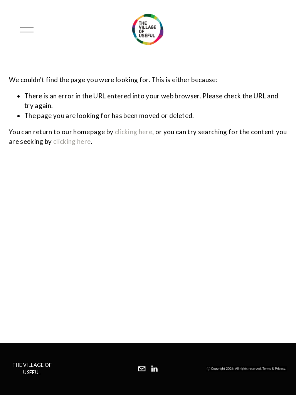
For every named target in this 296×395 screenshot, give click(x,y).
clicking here (133, 132)
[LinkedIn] (154, 369)
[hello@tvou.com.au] (142, 369)
